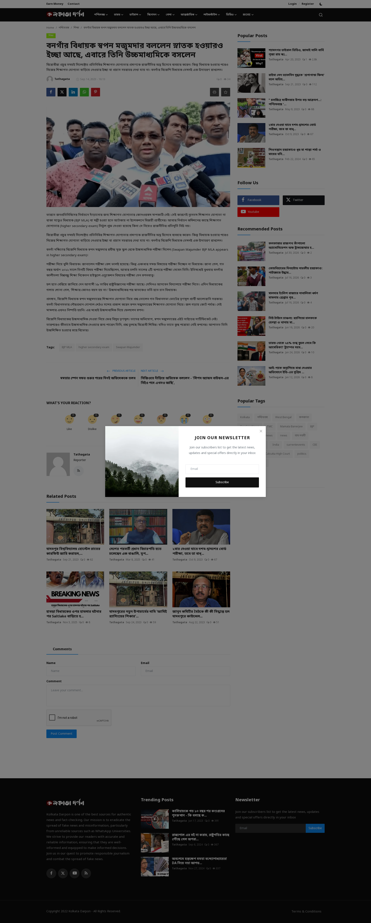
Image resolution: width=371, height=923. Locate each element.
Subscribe (222, 482)
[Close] (261, 431)
